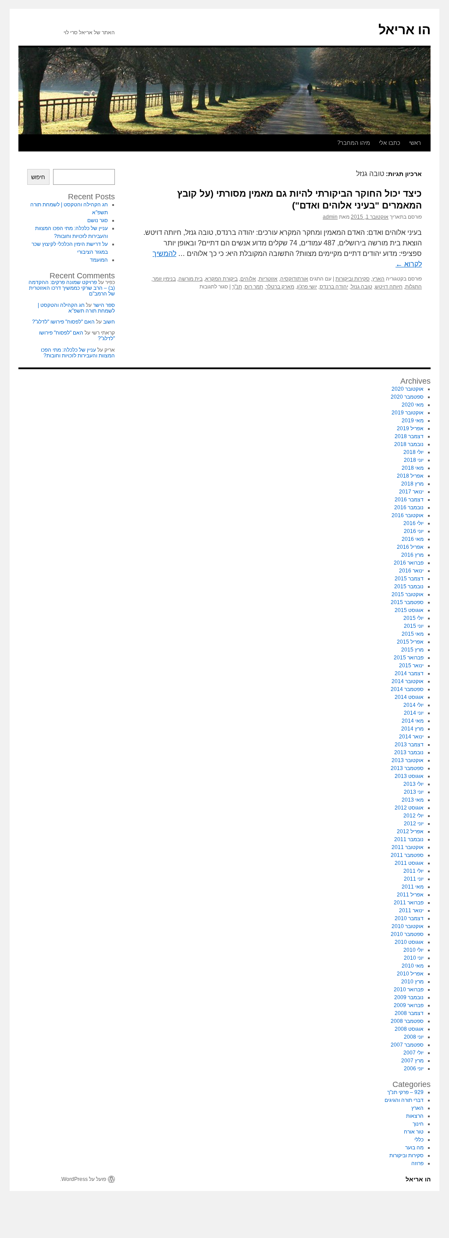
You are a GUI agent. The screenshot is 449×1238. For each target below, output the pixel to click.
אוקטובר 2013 (408, 760)
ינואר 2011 (411, 910)
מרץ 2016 (412, 555)
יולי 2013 (413, 784)
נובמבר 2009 (409, 997)
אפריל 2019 (410, 428)
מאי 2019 (413, 420)
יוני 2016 (414, 531)
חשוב (109, 322)
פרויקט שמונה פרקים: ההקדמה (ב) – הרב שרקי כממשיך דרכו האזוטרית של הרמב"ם (72, 288)
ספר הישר (104, 305)
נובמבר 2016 (409, 507)
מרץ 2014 (412, 729)
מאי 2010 (413, 966)
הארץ (378, 279)
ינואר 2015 (411, 665)
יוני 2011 (414, 879)
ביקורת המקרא (221, 279)
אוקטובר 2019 (408, 413)
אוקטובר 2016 (408, 515)
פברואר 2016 (409, 563)
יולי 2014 (413, 705)
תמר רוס (254, 287)
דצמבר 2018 (409, 436)
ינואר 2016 (411, 571)
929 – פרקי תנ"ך (405, 1092)
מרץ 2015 (412, 650)
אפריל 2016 (410, 547)
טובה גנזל (361, 287)
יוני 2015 (414, 626)
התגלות (413, 287)
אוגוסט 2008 (409, 1029)
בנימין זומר (164, 279)
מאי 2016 (413, 539)
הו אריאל (404, 29)
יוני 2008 (414, 1037)
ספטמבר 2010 (407, 934)
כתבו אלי (389, 143)
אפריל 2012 (410, 831)
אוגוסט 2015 (409, 610)
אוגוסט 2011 (409, 863)
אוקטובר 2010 (408, 926)
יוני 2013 (414, 792)
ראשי (415, 143)
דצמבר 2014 (409, 673)
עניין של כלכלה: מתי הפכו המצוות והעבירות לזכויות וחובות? (78, 353)
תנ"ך (237, 287)
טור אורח (414, 1132)
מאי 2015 (413, 634)
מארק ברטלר (280, 287)
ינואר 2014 (411, 737)
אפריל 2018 (410, 476)
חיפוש (38, 177)
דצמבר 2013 (409, 744)
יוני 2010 (414, 958)
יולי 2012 (413, 816)
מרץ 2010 (412, 982)
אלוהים (248, 279)
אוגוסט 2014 (409, 697)
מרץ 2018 (412, 484)
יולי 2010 (413, 950)
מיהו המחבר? (353, 143)
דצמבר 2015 (409, 579)
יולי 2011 (413, 871)
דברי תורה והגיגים (404, 1100)
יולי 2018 (413, 452)
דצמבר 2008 (409, 1013)
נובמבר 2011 (409, 839)
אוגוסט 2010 (409, 942)
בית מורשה (190, 279)
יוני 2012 (414, 824)
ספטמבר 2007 (407, 1045)
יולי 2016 (413, 523)
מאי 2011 (413, 887)
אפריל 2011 (410, 895)
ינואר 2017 (411, 492)
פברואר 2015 (409, 658)
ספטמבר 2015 (407, 602)
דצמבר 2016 (409, 500)
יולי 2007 (413, 1053)
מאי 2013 (413, 800)
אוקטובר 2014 (408, 681)
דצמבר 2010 (409, 918)
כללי (419, 1140)
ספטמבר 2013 (407, 768)
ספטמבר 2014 (407, 689)
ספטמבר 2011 (407, 855)
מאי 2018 (413, 468)
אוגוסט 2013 (409, 776)
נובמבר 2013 (409, 752)
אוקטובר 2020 (408, 389)
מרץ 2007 (412, 1061)
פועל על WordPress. (83, 1179)
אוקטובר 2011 (408, 847)
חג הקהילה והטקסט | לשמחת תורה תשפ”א (76, 308)
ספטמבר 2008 (407, 1021)
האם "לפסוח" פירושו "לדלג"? (63, 322)
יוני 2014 (414, 713)
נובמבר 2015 (409, 586)
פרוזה (417, 1163)
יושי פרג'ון (307, 287)
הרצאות (415, 1116)
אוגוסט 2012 (409, 808)
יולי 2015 (413, 618)
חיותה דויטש (389, 287)
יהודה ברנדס (334, 287)
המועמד (99, 260)
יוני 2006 (414, 1068)
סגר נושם (97, 220)
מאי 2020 (413, 405)
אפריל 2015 (410, 642)
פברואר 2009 (409, 1005)
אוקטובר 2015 (408, 594)
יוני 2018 (414, 460)
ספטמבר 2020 (407, 397)
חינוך (418, 1124)
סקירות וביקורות (352, 279)
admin (330, 217)
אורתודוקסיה (294, 279)
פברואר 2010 (409, 989)
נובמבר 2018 (409, 444)
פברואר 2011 (409, 903)
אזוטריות (268, 279)
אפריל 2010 (410, 974)
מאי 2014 (413, 721)
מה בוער (414, 1147)
